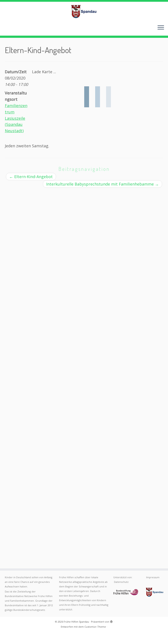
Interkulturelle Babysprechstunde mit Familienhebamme (102, 184)
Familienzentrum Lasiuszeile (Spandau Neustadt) (16, 118)
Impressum (152, 577)
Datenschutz (121, 581)
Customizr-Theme (95, 626)
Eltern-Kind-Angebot (31, 176)
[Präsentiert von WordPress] (111, 620)
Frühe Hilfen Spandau (76, 621)
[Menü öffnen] (161, 27)
